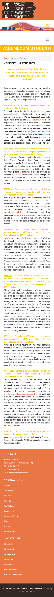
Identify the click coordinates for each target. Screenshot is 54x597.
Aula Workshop (9, 506)
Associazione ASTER (11, 570)
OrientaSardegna (10, 554)
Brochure (7, 526)
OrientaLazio (8, 559)
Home (6, 58)
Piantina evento (9, 531)
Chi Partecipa (8, 491)
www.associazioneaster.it (41, 131)
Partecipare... (8, 496)
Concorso (7, 501)
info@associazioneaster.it (18, 473)
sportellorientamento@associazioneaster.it (19, 394)
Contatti (6, 521)
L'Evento (7, 486)
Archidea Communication (13, 575)
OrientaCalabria (9, 549)
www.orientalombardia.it (35, 120)
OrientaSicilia (8, 544)
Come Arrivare (9, 511)
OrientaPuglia (8, 565)
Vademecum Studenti (11, 516)
